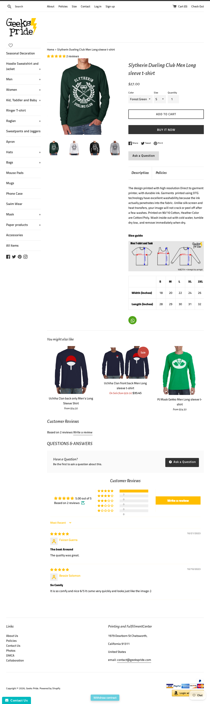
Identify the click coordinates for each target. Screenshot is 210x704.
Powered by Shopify (50, 688)
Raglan (23, 120)
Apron (10, 141)
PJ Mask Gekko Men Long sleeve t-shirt (179, 402)
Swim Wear (14, 203)
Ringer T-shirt (16, 110)
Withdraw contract (105, 697)
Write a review (82, 432)
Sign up (110, 6)
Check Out (197, 6)
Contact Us (13, 645)
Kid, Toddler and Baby (23, 100)
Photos (10, 650)
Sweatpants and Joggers (23, 131)
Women (23, 89)
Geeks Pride (32, 688)
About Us (12, 635)
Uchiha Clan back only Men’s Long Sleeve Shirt (71, 401)
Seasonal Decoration (20, 53)
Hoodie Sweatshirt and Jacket (23, 66)
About (50, 6)
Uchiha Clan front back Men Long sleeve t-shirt (125, 385)
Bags (23, 162)
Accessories (14, 234)
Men (23, 79)
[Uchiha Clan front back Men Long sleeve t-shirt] (125, 362)
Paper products (23, 224)
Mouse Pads (15, 172)
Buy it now (166, 129)
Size (74, 6)
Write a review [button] (178, 500)
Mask (23, 214)
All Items (12, 245)
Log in (98, 6)
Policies (63, 6)
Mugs (10, 183)
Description (140, 173)
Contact (85, 6)
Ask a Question (143, 155)
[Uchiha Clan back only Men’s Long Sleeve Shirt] (71, 370)
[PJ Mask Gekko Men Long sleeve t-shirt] (180, 370)
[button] (56, 56)
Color (131, 92)
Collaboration (15, 660)
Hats (23, 152)
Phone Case (14, 193)
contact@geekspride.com (134, 659)
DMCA (10, 655)
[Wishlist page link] (11, 45)
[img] (59, 533)
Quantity (172, 92)
